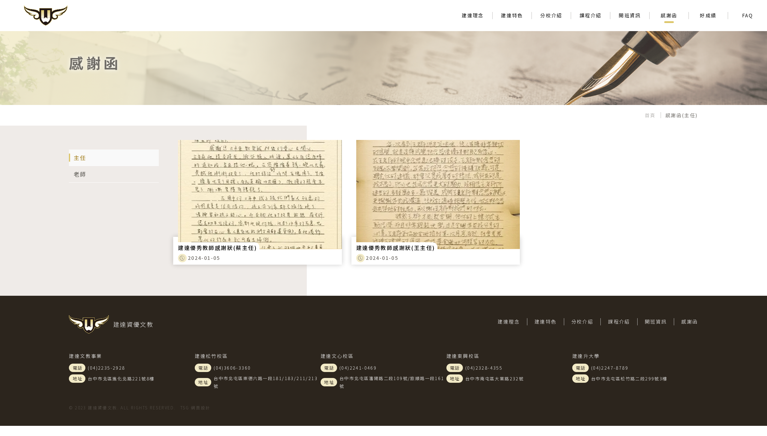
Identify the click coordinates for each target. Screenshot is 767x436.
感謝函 (669, 15)
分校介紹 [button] (551, 15)
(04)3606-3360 (232, 368)
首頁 (650, 115)
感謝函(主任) (681, 115)
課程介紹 (590, 15)
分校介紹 (582, 321)
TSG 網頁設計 (195, 408)
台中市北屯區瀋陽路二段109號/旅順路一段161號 (391, 382)
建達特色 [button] (512, 15)
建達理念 (473, 15)
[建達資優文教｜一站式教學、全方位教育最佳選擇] (69, 16)
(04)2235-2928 (106, 368)
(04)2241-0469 (358, 368)
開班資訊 (630, 15)
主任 (80, 157)
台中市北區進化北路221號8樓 (121, 378)
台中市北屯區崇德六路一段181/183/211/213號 (266, 382)
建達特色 (546, 321)
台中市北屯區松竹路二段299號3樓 (629, 378)
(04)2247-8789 (609, 368)
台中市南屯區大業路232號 (494, 378)
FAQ (747, 15)
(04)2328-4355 (483, 368)
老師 (80, 174)
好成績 (708, 15)
